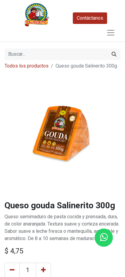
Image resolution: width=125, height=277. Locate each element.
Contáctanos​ (90, 18)
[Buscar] (114, 54)
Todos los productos (27, 66)
